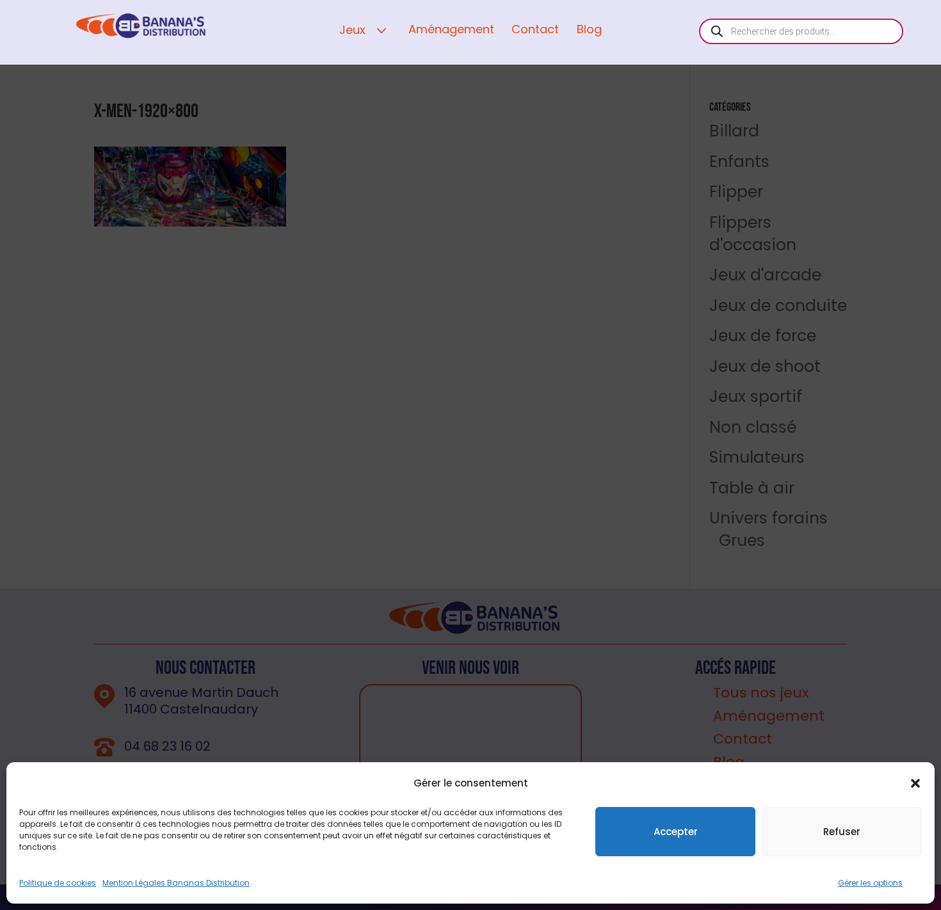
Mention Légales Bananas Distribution (176, 882)
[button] (915, 783)
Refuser (841, 831)
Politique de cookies (57, 882)
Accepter (676, 831)
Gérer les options (870, 882)
